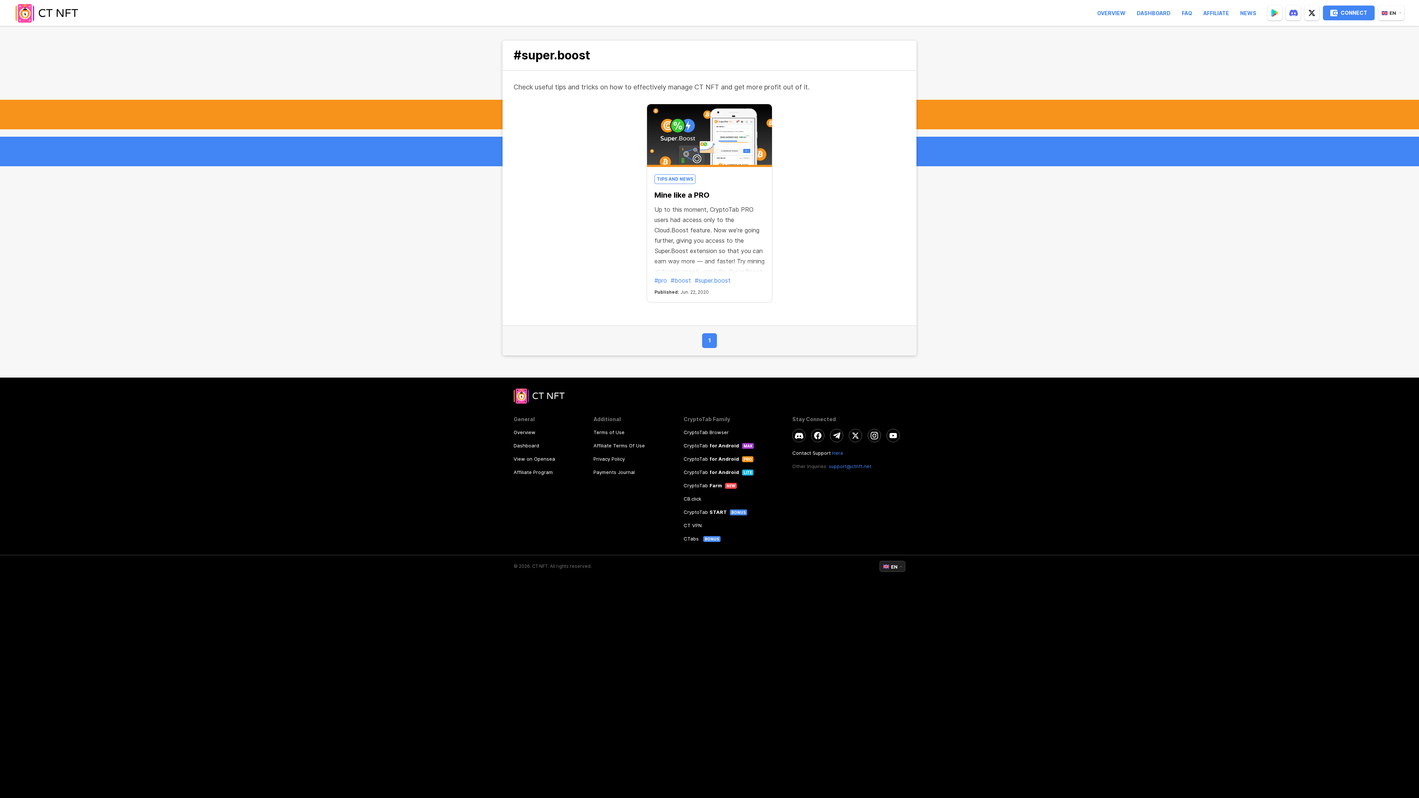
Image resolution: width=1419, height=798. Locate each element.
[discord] (1293, 13)
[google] (1274, 13)
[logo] (49, 13)
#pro (660, 280)
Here (837, 453)
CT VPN (693, 525)
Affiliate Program (533, 472)
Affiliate (1216, 13)
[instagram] (874, 435)
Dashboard (1154, 13)
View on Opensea (534, 459)
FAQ (1187, 13)
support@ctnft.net (850, 466)
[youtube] (893, 435)
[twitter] (1311, 13)
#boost (681, 280)
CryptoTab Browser (706, 432)
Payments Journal (614, 472)
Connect (1354, 13)
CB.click (692, 499)
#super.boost (713, 280)
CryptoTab (711, 446)
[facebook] (817, 435)
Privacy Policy (609, 459)
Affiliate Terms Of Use (619, 446)
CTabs (692, 539)
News (1248, 13)
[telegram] (836, 435)
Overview (1111, 13)
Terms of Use (609, 432)
